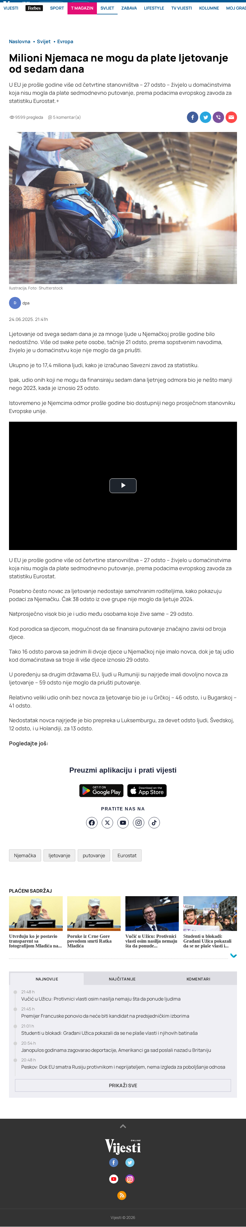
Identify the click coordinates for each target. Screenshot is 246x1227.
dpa (25, 303)
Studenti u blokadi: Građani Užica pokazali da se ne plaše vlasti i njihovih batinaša (109, 1033)
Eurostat (127, 855)
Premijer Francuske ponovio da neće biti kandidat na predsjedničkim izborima (105, 1016)
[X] (107, 822)
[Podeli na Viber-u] (218, 117)
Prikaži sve (123, 1085)
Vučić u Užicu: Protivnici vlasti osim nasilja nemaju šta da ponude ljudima (101, 999)
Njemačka (25, 855)
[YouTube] (123, 822)
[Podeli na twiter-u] (205, 117)
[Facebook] (92, 822)
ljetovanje (59, 855)
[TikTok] (154, 822)
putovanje (94, 855)
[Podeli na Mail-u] (231, 117)
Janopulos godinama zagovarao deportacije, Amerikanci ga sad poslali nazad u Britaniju (116, 1050)
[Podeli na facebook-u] (192, 117)
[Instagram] (138, 822)
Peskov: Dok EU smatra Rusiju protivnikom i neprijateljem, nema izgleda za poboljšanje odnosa (123, 1067)
